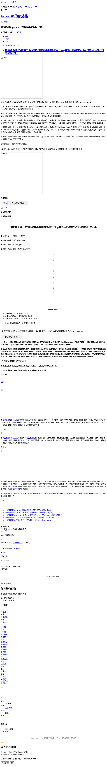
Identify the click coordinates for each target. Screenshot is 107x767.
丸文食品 (21, 481)
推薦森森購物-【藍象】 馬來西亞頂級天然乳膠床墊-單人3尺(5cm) (29, 513)
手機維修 (4, 644)
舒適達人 (16, 493)
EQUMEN (4, 681)
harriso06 (4, 531)
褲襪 (2, 614)
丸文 (6, 447)
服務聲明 (73, 738)
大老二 (3, 622)
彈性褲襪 (4, 617)
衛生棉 (6, 493)
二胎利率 (4, 203)
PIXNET (38, 738)
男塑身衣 (30, 438)
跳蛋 (2, 639)
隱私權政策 (65, 738)
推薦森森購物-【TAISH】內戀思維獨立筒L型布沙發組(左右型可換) (29, 518)
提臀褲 (3, 683)
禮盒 (11, 489)
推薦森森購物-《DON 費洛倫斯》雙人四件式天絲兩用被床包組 (28, 510)
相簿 (6, 36)
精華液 (3, 664)
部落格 (7, 39)
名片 (6, 41)
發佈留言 (4, 569)
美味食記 (17, 548)
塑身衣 (3, 429)
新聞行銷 (4, 659)
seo (2, 656)
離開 (12, 763)
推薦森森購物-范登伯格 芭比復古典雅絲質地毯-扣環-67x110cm (28, 520)
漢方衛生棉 (32, 493)
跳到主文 (4, 22)
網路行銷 (4, 654)
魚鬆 (2, 447)
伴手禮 (16, 489)
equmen (15, 438)
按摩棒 (3, 637)
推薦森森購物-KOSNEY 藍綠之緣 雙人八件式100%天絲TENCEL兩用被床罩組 (33, 515)
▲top (3, 552)
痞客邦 (15, 543)
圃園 (2, 674)
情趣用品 (4, 634)
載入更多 (4, 556)
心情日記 (18, 32)
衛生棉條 (4, 649)
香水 (2, 669)
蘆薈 (2, 661)
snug (2, 382)
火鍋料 (3, 632)
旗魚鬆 (92, 481)
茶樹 (2, 666)
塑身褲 (3, 679)
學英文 (3, 500)
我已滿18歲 (5, 763)
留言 (20, 543)
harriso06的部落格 (14, 16)
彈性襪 (3, 612)
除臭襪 (6, 420)
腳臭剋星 (19, 420)
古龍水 (3, 671)
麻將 (2, 619)
